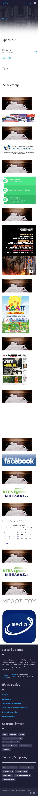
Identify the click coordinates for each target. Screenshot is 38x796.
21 (22, 537)
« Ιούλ (6, 543)
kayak (4, 734)
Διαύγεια (5, 695)
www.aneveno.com (7, 793)
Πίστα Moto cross (25, 745)
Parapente (13, 734)
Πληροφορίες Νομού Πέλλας (11, 703)
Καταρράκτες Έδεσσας (26, 767)
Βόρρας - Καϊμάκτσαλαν (10, 767)
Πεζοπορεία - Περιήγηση (10, 745)
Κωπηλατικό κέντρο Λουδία (10, 742)
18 (9, 537)
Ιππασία (22, 734)
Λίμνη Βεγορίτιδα (8, 771)
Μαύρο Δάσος (7, 775)
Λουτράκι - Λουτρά (22, 771)
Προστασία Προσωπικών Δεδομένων (14, 708)
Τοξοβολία (6, 749)
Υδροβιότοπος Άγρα (8, 779)
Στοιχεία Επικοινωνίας (9, 712)
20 (18, 537)
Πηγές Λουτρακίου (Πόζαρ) (22, 775)
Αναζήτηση (28, 3)
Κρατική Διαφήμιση (8, 716)
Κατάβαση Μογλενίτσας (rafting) (12, 738)
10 (5, 534)
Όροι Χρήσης (6, 699)
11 (9, 534)
